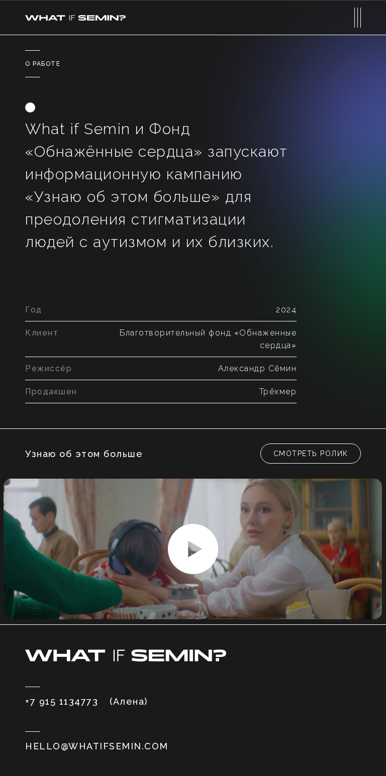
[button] (310, 454)
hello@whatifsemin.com (96, 746)
